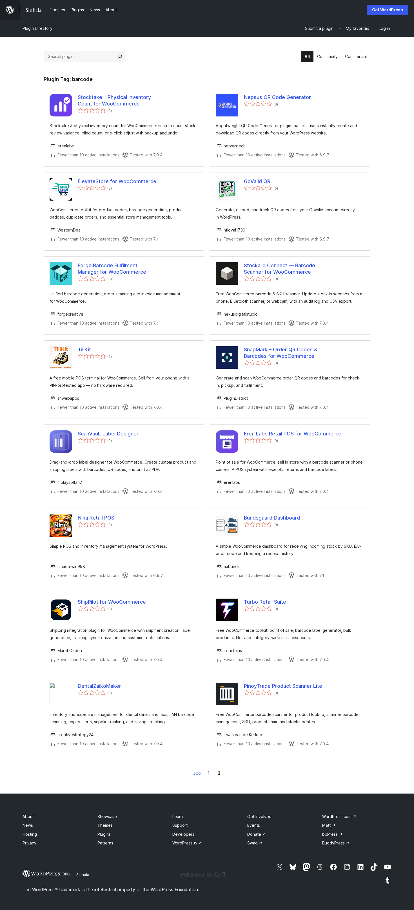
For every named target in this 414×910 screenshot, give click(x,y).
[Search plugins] (120, 56)
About (28, 816)
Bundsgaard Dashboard (272, 518)
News (28, 825)
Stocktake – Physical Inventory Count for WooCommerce (114, 100)
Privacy (29, 843)
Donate (256, 834)
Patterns (105, 843)
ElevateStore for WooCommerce (117, 181)
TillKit (84, 349)
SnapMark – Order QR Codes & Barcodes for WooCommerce (280, 353)
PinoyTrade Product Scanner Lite (283, 686)
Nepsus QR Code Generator (277, 97)
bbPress (332, 834)
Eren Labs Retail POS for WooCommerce (292, 434)
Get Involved (259, 816)
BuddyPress (336, 843)
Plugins (104, 834)
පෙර (197, 773)
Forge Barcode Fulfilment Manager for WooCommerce (112, 268)
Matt (328, 825)
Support (180, 825)
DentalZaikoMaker (99, 686)
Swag (254, 843)
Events (253, 825)
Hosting (30, 834)
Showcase (107, 816)
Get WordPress (387, 9)
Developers (183, 834)
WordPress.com (339, 816)
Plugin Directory (37, 28)
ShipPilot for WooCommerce (112, 602)
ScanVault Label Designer (108, 434)
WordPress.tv (187, 843)
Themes (105, 825)
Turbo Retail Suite (265, 602)
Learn (177, 816)
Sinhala (82, 874)
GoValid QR (257, 181)
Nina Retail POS (96, 518)
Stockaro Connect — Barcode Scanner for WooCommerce (279, 268)
